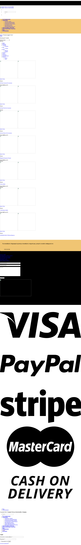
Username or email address (6, 536)
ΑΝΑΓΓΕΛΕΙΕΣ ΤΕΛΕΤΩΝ (8, 27)
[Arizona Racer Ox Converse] (18, 128)
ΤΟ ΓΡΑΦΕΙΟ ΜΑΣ (6, 19)
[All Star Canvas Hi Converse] (18, 77)
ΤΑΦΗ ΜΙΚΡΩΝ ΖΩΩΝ (9, 25)
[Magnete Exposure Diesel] (18, 153)
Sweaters (4, 54)
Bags (3, 43)
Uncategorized (5, 55)
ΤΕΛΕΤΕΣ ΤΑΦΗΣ (8, 21)
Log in (9, 541)
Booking (4, 44)
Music (3, 49)
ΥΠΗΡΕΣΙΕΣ (5, 20)
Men (3, 47)
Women (4, 56)
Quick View (2, 79)
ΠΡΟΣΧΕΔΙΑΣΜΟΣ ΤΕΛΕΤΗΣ (8, 28)
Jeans (6, 58)
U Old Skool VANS (4, 210)
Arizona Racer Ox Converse (6, 133)
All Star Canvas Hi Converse (6, 83)
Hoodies (6, 46)
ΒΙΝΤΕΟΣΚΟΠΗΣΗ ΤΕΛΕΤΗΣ (10, 26)
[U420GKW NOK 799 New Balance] (18, 230)
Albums (6, 50)
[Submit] (2, 515)
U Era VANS (2, 184)
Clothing (4, 45)
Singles (6, 51)
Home (1, 34)
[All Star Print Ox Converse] (18, 103)
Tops (6, 59)
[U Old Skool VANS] (18, 205)
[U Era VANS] (18, 179)
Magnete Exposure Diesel (5, 158)
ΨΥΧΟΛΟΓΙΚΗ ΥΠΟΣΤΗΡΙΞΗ (10, 24)
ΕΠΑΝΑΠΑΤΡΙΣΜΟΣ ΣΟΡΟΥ (10, 23)
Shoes (3, 53)
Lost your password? (4, 543)
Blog (3, 29)
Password (2, 539)
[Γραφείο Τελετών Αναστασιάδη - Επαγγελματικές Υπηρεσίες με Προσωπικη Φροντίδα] (7, 7)
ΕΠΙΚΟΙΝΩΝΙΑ (5, 30)
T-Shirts (6, 48)
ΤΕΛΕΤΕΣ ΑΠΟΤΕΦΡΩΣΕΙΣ (10, 22)
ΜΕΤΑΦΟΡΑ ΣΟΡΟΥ (9, 522)
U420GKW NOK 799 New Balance (7, 235)
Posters (4, 52)
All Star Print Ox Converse (5, 108)
